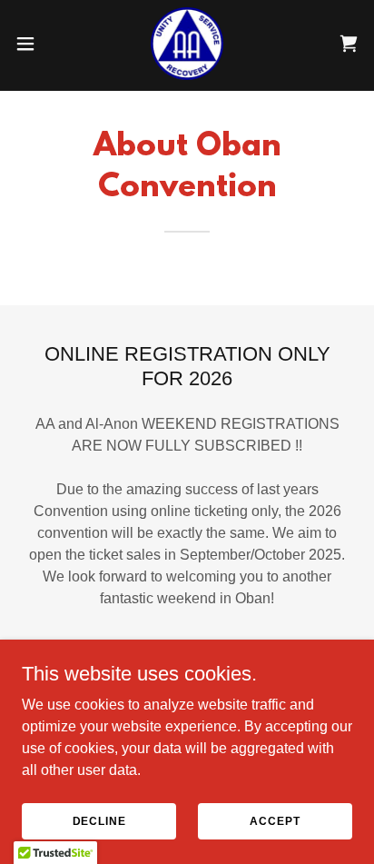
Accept (275, 820)
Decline (99, 820)
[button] (34, 43)
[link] (187, 43)
